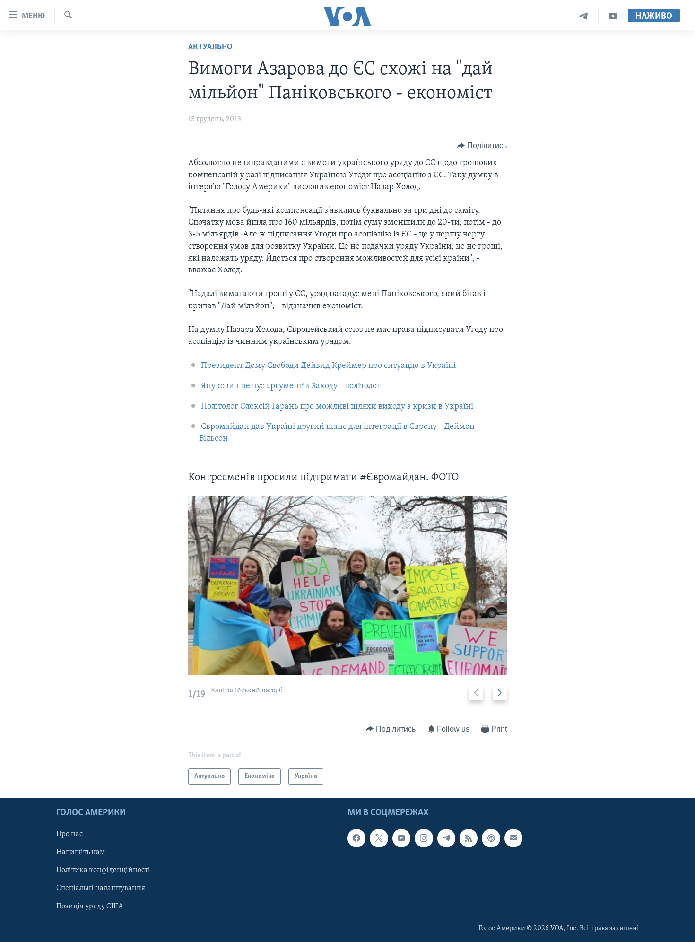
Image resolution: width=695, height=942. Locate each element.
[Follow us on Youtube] (401, 838)
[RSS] (469, 838)
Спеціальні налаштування (100, 888)
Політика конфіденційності (103, 870)
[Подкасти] (491, 838)
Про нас (69, 834)
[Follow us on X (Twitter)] (379, 838)
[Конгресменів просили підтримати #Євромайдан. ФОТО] (347, 585)
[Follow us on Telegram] (446, 838)
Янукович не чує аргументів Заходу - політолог (291, 386)
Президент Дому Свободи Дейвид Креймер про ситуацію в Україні (328, 366)
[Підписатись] (513, 838)
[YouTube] (613, 16)
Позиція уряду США (89, 906)
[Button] (482, 146)
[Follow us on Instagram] (424, 838)
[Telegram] (584, 16)
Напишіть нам (80, 852)
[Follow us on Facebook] (356, 838)
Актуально (210, 47)
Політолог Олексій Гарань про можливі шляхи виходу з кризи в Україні (337, 406)
